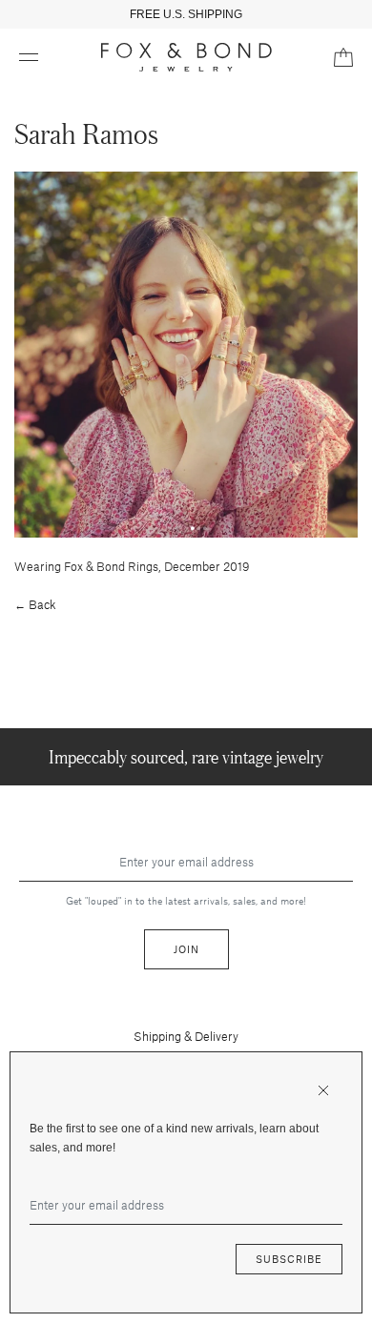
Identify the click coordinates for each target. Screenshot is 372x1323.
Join (186, 949)
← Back (35, 604)
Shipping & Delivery (186, 1036)
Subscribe (289, 1258)
